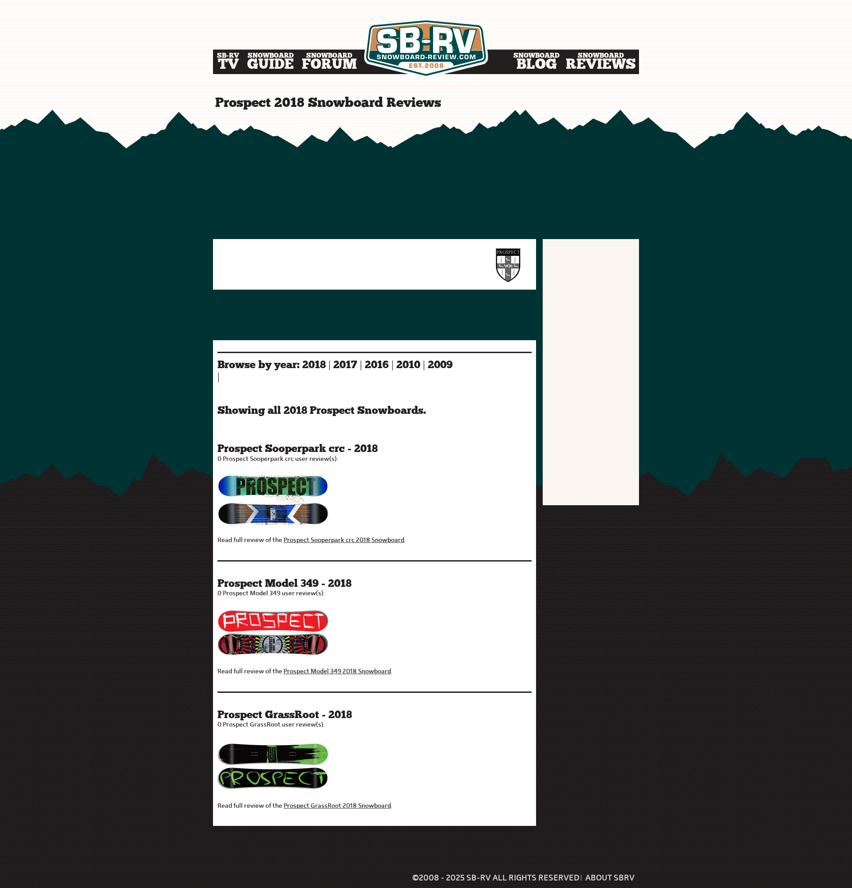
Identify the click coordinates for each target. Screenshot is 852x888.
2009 (440, 365)
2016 (377, 365)
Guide (270, 62)
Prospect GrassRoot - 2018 (284, 715)
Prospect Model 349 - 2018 (284, 584)
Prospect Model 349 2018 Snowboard (337, 671)
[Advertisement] (426, 175)
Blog (536, 62)
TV (228, 62)
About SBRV (610, 878)
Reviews (601, 62)
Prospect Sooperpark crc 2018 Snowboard (344, 540)
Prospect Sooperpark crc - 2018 (297, 449)
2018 (314, 365)
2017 (345, 365)
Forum (329, 62)
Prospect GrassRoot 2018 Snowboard (337, 805)
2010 (408, 365)
